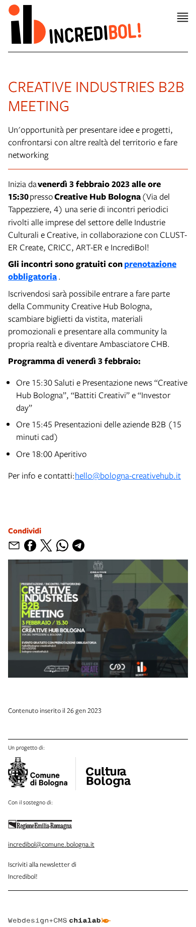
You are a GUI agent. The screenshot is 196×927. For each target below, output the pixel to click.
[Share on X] (46, 545)
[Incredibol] (108, 770)
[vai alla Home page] (74, 24)
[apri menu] (182, 17)
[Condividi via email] (14, 545)
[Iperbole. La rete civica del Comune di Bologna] (42, 773)
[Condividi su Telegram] (78, 545)
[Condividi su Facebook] (30, 545)
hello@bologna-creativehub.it (128, 475)
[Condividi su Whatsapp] (62, 545)
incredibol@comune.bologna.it (51, 844)
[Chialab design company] (59, 913)
